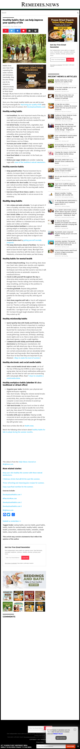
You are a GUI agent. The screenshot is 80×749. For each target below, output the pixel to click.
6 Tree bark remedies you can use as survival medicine (65, 88)
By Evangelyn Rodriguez (68, 197)
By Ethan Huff (65, 141)
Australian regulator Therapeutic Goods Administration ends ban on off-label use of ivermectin (65, 243)
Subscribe (70, 746)
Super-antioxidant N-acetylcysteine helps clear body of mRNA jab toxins (66, 137)
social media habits (25, 532)
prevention (12, 530)
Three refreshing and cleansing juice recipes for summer (23, 483)
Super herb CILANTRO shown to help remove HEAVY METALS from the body (65, 185)
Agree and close (61, 738)
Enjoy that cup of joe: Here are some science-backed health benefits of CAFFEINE (64, 96)
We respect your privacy (30, 737)
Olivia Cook (17, 26)
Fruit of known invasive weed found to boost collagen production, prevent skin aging (66, 252)
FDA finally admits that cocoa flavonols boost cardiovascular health (64, 161)
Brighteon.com (8, 510)
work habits (36, 532)
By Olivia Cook (65, 84)
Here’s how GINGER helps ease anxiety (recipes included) (64, 170)
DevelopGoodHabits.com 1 (12, 495)
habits (5, 527)
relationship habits (24, 530)
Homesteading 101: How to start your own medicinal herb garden (65, 145)
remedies (35, 530)
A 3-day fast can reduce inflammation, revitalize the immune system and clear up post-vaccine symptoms (66, 107)
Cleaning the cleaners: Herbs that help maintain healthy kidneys (65, 153)
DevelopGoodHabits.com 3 (12, 506)
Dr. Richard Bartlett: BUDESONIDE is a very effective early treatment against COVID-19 (66, 202)
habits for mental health (17, 527)
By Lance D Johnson (66, 111)
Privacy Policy (40, 742)
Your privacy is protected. (11, 563)
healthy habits (32, 527)
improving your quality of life (31, 105)
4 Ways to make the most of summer (27, 358)
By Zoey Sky (65, 148)
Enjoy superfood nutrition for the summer (18, 487)
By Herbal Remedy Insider (68, 217)
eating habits (19, 525)
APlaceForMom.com (10, 498)
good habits (40, 525)
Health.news (29, 426)
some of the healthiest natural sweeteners (30, 162)
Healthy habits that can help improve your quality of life (63, 81)
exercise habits (30, 525)
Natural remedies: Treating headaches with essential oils (64, 194)
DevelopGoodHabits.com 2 (12, 502)
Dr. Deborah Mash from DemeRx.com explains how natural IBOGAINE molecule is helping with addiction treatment (66, 223)
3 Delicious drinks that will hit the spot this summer (21, 479)
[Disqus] (24, 643)
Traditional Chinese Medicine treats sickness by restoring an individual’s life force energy (66, 117)
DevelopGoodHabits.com (36, 107)
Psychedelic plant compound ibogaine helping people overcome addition (66, 233)
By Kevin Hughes (66, 132)
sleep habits (12, 532)
